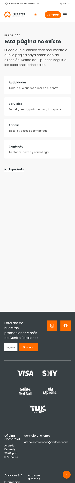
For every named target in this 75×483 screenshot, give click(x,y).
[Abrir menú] (67, 15)
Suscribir (28, 347)
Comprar (53, 14)
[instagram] (52, 325)
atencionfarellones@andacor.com (46, 442)
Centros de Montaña (22, 3)
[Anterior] (67, 475)
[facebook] (65, 325)
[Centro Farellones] (14, 15)
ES (64, 3)
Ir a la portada (14, 169)
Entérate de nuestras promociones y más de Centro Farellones (21, 330)
